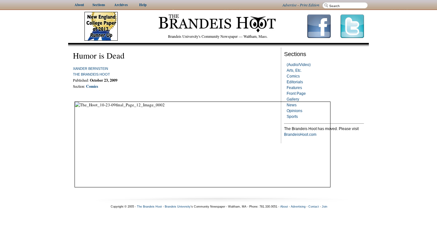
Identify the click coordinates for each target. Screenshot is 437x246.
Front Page (296, 93)
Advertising (298, 206)
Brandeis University (178, 206)
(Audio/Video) (299, 64)
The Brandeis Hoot (91, 74)
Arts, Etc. (294, 70)
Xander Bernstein (90, 68)
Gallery (293, 99)
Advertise (289, 4)
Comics (293, 76)
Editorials (295, 82)
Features (294, 88)
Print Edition (309, 4)
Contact (313, 206)
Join (324, 206)
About (284, 206)
